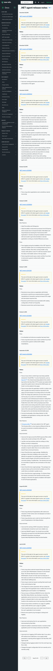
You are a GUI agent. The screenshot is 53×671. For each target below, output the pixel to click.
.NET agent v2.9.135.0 (25, 548)
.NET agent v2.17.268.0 (26, 16)
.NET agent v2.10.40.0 (26, 490)
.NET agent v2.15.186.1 (26, 170)
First (24, 658)
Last (46, 658)
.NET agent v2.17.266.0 (26, 49)
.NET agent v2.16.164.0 (26, 94)
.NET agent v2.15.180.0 (26, 204)
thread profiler (26, 424)
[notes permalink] (23, 31)
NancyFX (23, 380)
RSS (49, 7)
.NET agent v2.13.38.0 (26, 315)
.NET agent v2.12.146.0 (26, 354)
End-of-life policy (44, 27)
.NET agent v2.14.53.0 (26, 270)
